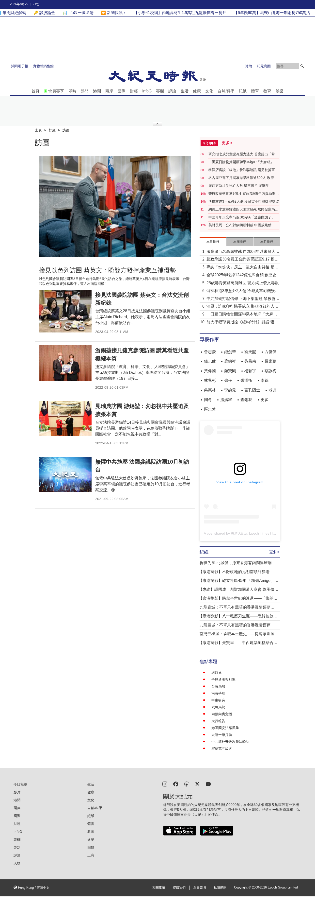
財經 (134, 91)
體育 (255, 91)
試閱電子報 (19, 66)
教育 (267, 91)
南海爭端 (218, 693)
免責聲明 (199, 887)
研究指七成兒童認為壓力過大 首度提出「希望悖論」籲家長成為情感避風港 (243, 154)
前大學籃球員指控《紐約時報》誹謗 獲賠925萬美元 (242, 322)
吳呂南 (250, 361)
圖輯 (90, 847)
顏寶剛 (230, 371)
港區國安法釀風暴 (225, 728)
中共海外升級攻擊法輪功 (230, 742)
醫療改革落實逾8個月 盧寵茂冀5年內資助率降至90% (243, 194)
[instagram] (165, 783)
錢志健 (210, 361)
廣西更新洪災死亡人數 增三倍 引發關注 (238, 186)
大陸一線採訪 (221, 735)
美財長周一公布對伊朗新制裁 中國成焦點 (239, 225)
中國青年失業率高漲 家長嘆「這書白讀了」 (241, 217)
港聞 (97, 91)
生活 (185, 91)
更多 (264, 400)
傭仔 (228, 380)
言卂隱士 (252, 390)
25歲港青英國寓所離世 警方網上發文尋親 (242, 283)
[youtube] (208, 783)
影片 (17, 792)
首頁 (35, 91)
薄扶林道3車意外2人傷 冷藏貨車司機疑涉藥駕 (243, 201)
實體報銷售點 (43, 66)
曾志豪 (210, 352)
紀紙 (243, 91)
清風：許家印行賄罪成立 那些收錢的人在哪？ (242, 306)
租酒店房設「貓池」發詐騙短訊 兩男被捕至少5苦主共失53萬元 (243, 170)
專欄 (160, 91)
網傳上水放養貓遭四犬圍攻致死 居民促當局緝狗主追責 (243, 209)
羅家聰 (270, 361)
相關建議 (158, 887)
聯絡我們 (179, 887)
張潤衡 (246, 380)
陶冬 (208, 400)
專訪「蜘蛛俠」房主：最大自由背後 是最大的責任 (242, 267)
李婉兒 (230, 390)
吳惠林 (210, 390)
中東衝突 (218, 700)
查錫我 (246, 400)
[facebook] (175, 783)
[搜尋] (302, 66)
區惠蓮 (210, 409)
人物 (17, 863)
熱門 (85, 91)
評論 (172, 91)
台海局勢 (218, 686)
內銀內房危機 (221, 714)
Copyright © (243, 887)
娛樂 (280, 91)
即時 (72, 91)
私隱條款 (220, 887)
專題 (17, 847)
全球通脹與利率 (223, 679)
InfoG (147, 91)
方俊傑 (270, 352)
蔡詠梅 (270, 371)
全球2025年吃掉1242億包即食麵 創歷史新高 (243, 275)
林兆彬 (210, 380)
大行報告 (218, 721)
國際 (122, 91)
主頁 (38, 130)
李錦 (264, 380)
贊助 (248, 66)
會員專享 (56, 91)
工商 (90, 855)
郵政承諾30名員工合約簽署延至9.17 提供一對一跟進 (242, 259)
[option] (115, 206)
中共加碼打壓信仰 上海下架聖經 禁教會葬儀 (242, 299)
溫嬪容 (226, 400)
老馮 (272, 390)
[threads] (186, 783)
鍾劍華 (230, 352)
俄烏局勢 (218, 707)
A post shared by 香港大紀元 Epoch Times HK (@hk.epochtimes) (254, 533)
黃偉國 (210, 371)
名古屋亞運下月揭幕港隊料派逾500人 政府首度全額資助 (242, 178)
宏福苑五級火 (221, 748)
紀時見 (216, 673)
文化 (209, 91)
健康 (197, 91)
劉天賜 (250, 352)
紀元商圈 (264, 66)
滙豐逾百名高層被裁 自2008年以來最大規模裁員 (242, 252)
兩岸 (109, 91)
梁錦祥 (230, 361)
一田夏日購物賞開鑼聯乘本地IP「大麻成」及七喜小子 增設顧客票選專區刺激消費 (242, 162)
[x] (197, 783)
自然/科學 (226, 91)
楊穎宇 (250, 371)
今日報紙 (20, 784)
